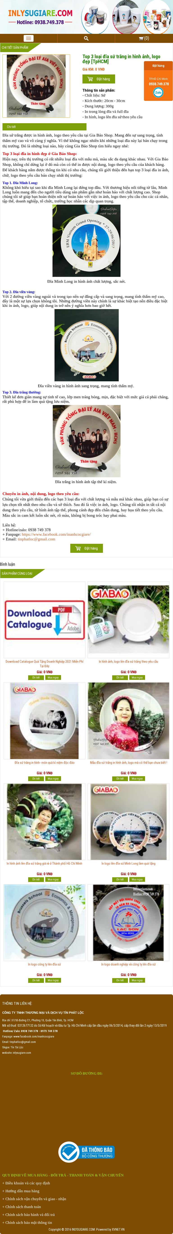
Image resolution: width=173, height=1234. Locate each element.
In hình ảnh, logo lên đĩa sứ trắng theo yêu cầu (128, 662)
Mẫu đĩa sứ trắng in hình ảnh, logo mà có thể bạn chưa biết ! (128, 763)
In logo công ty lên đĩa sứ (44, 964)
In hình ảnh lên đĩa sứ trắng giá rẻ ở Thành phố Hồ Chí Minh (44, 863)
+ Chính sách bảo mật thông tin (27, 1222)
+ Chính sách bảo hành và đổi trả (28, 1215)
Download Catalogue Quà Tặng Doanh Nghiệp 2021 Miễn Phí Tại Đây (44, 664)
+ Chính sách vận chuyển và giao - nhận (34, 1199)
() (146, 38)
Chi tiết (11, 127)
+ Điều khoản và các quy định (26, 1183)
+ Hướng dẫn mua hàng (20, 1191)
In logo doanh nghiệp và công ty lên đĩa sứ (128, 964)
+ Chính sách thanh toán (21, 1207)
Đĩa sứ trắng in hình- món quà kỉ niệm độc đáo (45, 763)
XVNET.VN (118, 1229)
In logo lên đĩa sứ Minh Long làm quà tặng (128, 863)
